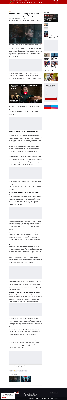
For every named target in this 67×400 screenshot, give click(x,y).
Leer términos (11, 395)
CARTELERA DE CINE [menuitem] (25, 2)
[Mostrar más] (24, 366)
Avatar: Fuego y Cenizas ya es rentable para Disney (53, 67)
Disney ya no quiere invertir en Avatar (47, 66)
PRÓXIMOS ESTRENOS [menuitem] (32, 2)
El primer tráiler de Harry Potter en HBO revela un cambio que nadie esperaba (14, 384)
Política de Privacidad (54, 398)
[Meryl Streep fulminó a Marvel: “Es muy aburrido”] (47, 55)
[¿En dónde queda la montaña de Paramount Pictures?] (46, 24)
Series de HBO (21, 370)
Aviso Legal (41, 398)
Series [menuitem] (42, 2)
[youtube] (57, 0)
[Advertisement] (33, 7)
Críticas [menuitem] (38, 2)
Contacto (36, 398)
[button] (55, 2)
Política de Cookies (47, 398)
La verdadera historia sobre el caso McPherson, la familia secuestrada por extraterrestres (50, 18)
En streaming (20, 0)
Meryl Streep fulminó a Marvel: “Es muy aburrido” (46, 58)
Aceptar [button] (4, 397)
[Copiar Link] (21, 366)
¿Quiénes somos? (31, 398)
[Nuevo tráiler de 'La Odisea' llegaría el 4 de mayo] (54, 55)
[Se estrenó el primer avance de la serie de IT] (26, 379)
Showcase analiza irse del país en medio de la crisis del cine (53, 28)
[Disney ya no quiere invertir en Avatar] (47, 63)
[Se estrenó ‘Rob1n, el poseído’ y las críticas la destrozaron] (46, 32)
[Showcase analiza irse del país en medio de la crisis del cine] (46, 28)
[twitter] (55, 393)
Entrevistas (10, 0)
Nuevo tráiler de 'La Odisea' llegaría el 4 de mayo (54, 58)
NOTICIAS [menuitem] (18, 2)
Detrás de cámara (15, 0)
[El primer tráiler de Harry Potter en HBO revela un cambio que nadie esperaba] (14, 379)
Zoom (26, 370)
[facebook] (53, 0)
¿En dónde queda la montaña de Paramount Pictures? (52, 24)
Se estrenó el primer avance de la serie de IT (25, 383)
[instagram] (54, 0)
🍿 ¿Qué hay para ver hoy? (26, 0)
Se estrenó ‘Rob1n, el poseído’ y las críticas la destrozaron (53, 32)
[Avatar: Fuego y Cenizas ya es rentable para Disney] (54, 63)
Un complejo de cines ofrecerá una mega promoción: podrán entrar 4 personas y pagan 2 (53, 36)
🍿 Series (11, 11)
